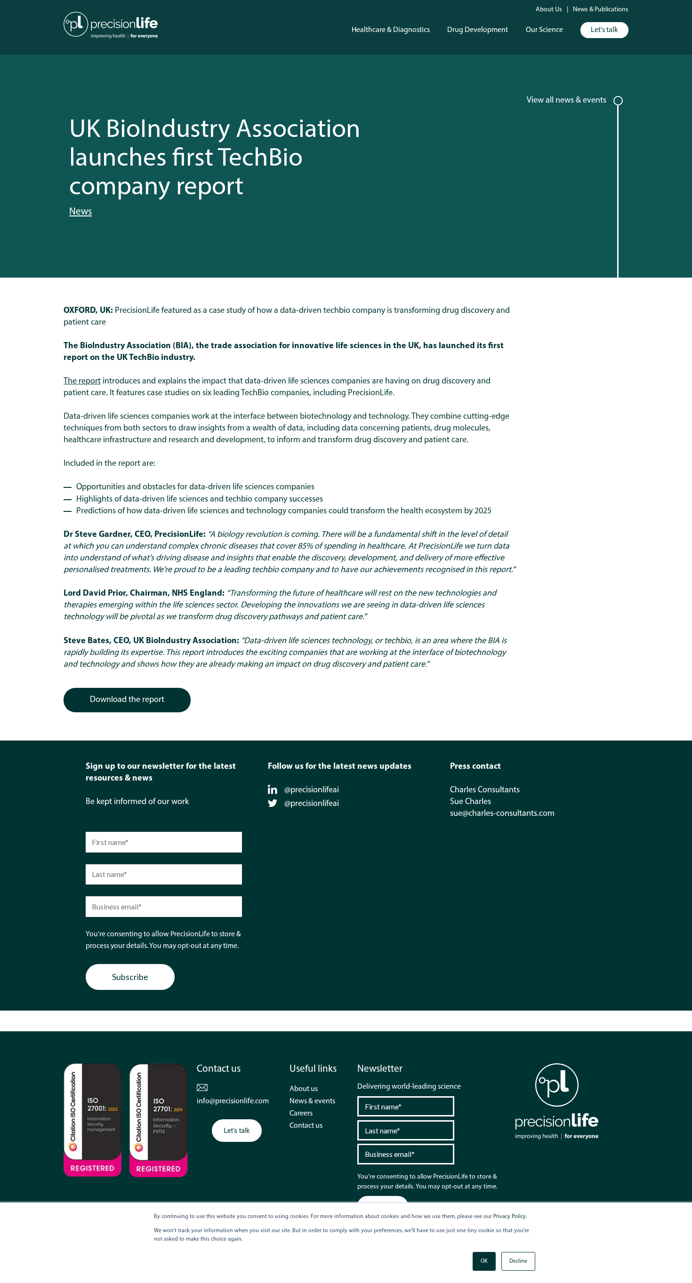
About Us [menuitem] (549, 9)
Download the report (127, 700)
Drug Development (477, 30)
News (80, 212)
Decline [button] (518, 1261)
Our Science (544, 30)
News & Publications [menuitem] (600, 9)
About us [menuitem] (304, 1089)
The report (82, 381)
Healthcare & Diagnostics (391, 30)
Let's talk (604, 30)
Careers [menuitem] (301, 1113)
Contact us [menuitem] (306, 1126)
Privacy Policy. (510, 1216)
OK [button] (484, 1261)
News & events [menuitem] (312, 1101)
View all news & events (566, 100)
